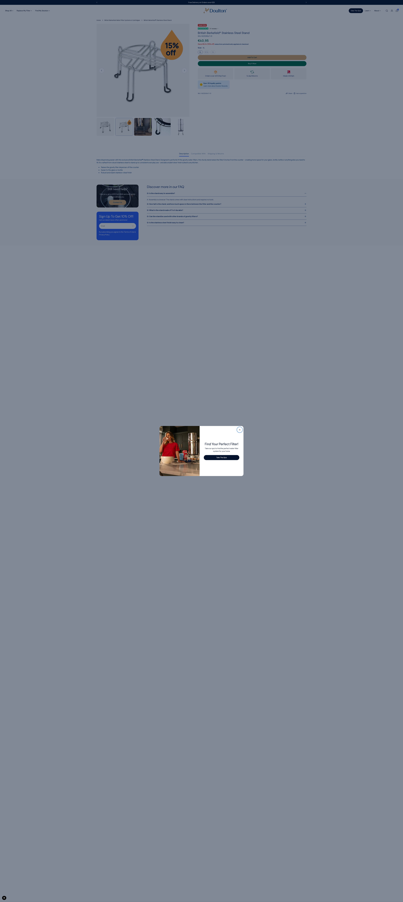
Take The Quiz (221, 457)
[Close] (239, 429)
